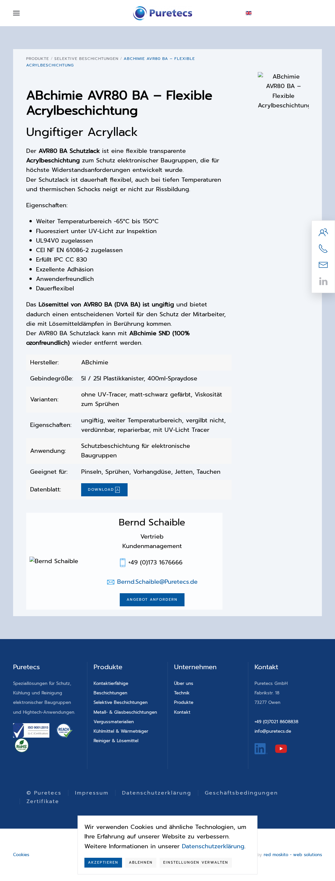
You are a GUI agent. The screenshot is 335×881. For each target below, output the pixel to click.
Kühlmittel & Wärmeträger (121, 731)
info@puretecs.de (273, 731)
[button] (16, 13)
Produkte (183, 702)
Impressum (92, 793)
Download (101, 489)
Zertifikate (42, 801)
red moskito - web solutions (293, 855)
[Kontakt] (323, 231)
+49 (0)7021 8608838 (276, 721)
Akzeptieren (103, 862)
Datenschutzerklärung (156, 793)
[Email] (323, 264)
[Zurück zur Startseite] (162, 13)
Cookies (21, 855)
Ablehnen (141, 862)
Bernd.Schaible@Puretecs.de (157, 581)
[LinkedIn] (323, 280)
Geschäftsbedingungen (241, 793)
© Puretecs (44, 793)
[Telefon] (323, 248)
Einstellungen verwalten (195, 862)
